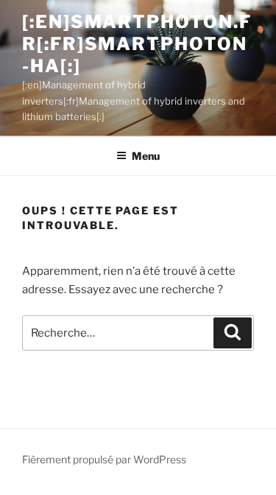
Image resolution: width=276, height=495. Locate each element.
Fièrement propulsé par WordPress (104, 459)
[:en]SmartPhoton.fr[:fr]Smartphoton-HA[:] (137, 44)
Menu (146, 156)
